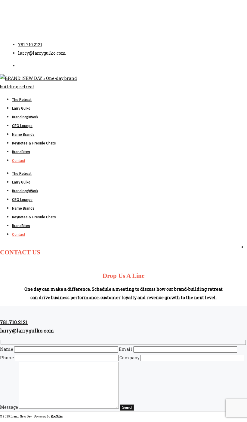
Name (7, 349)
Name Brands (23, 208)
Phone (7, 357)
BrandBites (21, 226)
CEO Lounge (22, 200)
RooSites (57, 416)
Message (9, 407)
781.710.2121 (30, 44)
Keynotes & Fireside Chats (34, 217)
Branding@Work (25, 191)
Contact (18, 234)
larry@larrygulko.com (42, 53)
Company (129, 357)
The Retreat (22, 174)
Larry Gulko (21, 182)
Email (126, 349)
